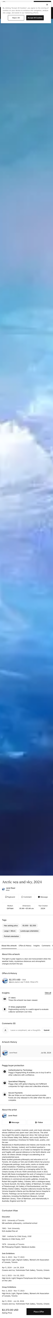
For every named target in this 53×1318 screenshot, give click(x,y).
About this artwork (9, 946)
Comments (46, 946)
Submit (46, 1030)
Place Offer (39, 1311)
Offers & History (25, 946)
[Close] (47, 4)
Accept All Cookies (35, 18)
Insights (36, 946)
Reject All (16, 18)
